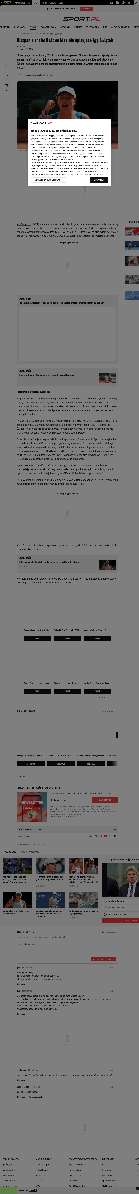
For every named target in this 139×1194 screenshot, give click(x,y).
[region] (69, 152)
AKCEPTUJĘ (99, 180)
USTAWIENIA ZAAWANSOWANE (48, 180)
